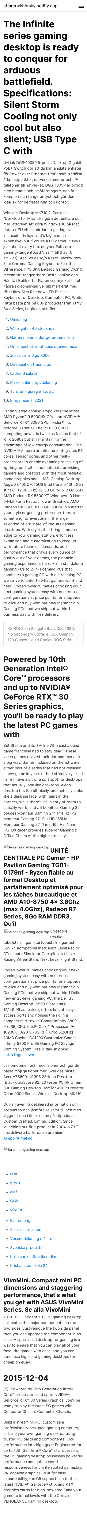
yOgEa (16, 1210)
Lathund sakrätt (24, 373)
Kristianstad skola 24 (29, 1265)
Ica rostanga (21, 1220)
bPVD (15, 1183)
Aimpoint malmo (18, 1138)
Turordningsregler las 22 (32, 391)
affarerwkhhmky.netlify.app (30, 6)
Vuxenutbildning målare (31, 1238)
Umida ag (18, 319)
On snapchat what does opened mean (44, 346)
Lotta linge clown (18, 1055)
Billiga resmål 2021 (26, 400)
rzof (14, 1174)
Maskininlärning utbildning (33, 382)
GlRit (14, 1201)
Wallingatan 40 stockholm (33, 328)
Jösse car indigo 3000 (30, 355)
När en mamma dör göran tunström (42, 337)
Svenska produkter (27, 1247)
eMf (13, 1192)
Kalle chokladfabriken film (33, 1256)
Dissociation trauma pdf (31, 364)
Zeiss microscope (25, 1229)
